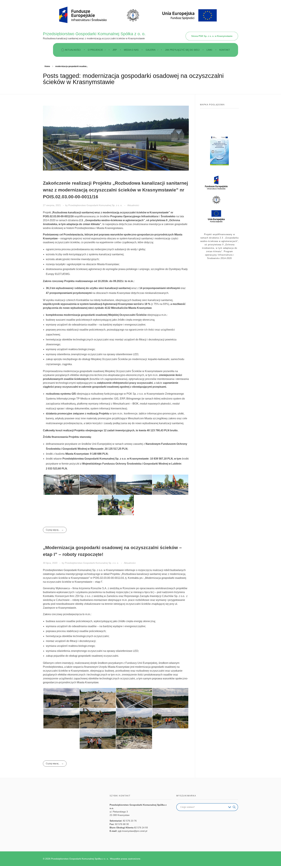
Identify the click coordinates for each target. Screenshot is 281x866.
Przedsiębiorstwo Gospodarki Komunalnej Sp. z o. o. (95, 205)
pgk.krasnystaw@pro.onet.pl (132, 831)
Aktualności (133, 205)
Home (47, 66)
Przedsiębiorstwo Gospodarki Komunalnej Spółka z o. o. (94, 33)
